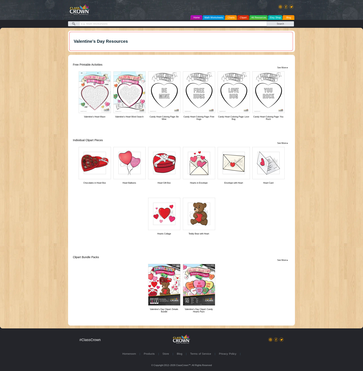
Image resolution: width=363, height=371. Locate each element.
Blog (181, 353)
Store (167, 353)
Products (151, 353)
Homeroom (131, 353)
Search (280, 23)
